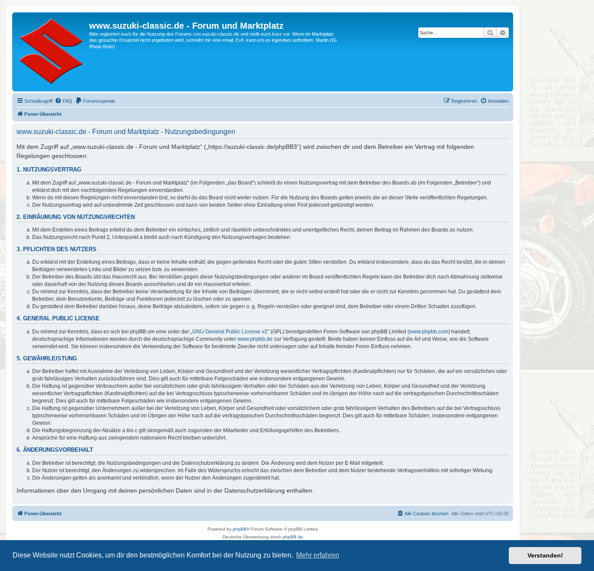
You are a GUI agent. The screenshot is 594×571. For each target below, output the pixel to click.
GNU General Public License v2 (229, 332)
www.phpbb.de (255, 339)
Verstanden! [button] (545, 555)
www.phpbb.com (428, 332)
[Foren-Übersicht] (51, 51)
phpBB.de (293, 536)
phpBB (240, 529)
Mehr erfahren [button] (317, 555)
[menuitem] (63, 101)
